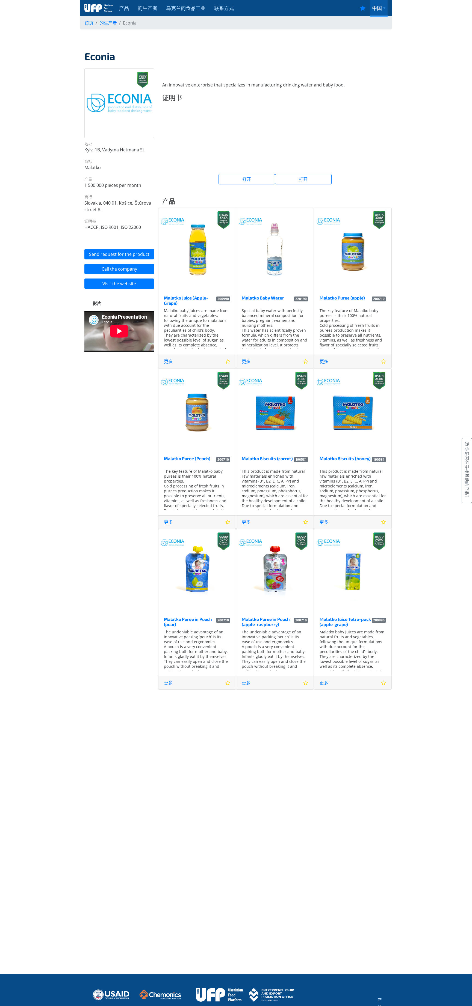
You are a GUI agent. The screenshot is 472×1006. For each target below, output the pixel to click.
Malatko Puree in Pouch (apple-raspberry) (266, 621)
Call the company (119, 269)
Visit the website (119, 284)
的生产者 (147, 8)
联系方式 (224, 8)
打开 (246, 179)
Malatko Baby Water (263, 297)
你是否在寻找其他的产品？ (467, 472)
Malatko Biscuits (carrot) (267, 458)
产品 (124, 8)
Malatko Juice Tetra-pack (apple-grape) (345, 621)
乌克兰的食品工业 (185, 8)
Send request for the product (119, 254)
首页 (89, 23)
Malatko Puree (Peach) (187, 458)
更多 (168, 361)
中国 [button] (377, 8)
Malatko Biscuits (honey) (345, 458)
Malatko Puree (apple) (342, 297)
